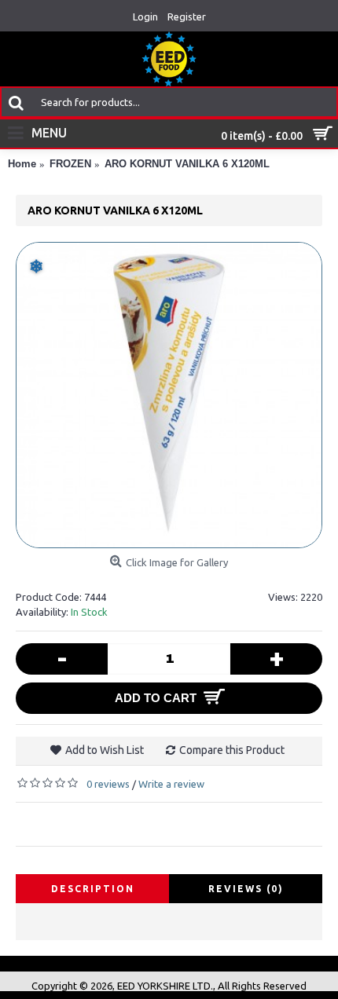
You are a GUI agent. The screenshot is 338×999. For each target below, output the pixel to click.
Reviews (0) (246, 889)
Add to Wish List (104, 750)
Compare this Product (232, 750)
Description (92, 889)
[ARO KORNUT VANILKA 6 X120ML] (169, 395)
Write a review (171, 783)
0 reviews (108, 783)
